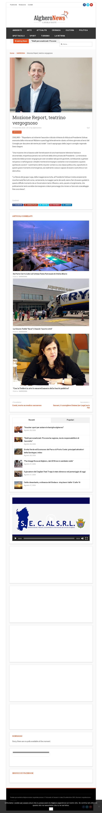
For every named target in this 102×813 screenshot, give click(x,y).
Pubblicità (13, 5)
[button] (51, 519)
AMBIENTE (17, 30)
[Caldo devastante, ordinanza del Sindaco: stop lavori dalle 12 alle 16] (18, 485)
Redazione (22, 5)
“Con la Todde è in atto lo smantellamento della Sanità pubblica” (41, 388)
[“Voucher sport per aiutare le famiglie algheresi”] (18, 429)
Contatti (30, 5)
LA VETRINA (60, 36)
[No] (99, 806)
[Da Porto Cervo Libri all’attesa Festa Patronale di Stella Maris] (51, 246)
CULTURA (70, 30)
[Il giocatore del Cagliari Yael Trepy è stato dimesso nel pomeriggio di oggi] (18, 474)
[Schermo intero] (86, 538)
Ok (51, 809)
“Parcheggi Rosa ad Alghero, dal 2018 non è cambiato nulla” (48, 461)
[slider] (49, 538)
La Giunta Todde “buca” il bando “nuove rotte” (32, 329)
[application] (51, 519)
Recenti (32, 420)
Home (12, 53)
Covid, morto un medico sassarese (26, 405)
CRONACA (56, 30)
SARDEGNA (21, 53)
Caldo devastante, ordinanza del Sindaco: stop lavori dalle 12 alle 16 (52, 482)
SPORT (33, 36)
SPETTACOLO (19, 36)
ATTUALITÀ (42, 30)
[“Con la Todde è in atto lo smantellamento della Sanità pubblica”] (51, 360)
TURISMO (45, 36)
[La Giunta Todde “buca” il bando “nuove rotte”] (51, 302)
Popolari (70, 420)
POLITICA (83, 30)
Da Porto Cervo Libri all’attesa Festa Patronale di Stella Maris (40, 274)
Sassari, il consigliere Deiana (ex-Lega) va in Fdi (71, 406)
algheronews (36, 128)
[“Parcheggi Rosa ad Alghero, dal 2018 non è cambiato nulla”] (18, 464)
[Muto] (82, 538)
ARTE (29, 30)
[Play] (15, 538)
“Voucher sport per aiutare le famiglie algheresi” (44, 427)
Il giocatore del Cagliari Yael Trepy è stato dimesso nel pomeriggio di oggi (55, 472)
